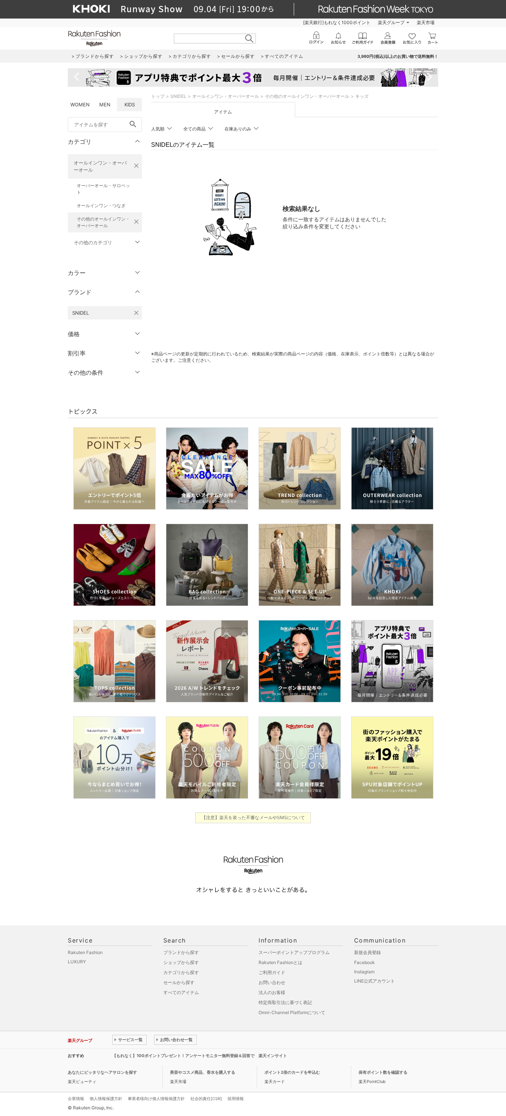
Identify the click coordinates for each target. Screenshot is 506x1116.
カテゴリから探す (181, 972)
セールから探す (178, 982)
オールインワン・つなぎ (101, 205)
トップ (157, 96)
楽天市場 (426, 22)
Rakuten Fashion (85, 952)
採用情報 (235, 1098)
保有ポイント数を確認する (383, 1072)
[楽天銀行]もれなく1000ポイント (336, 22)
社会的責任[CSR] (206, 1098)
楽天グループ (391, 22)
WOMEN (80, 104)
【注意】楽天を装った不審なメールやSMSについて (253, 817)
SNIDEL (178, 96)
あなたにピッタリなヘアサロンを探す (102, 1072)
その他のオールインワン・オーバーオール (103, 222)
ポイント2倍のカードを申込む (292, 1072)
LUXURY (77, 961)
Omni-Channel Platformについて (292, 1012)
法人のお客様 (272, 992)
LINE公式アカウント (374, 981)
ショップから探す (181, 962)
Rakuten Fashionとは (280, 962)
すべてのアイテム (181, 992)
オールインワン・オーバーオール (100, 166)
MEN (104, 104)
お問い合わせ (272, 982)
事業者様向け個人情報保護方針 (156, 1098)
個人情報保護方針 (106, 1098)
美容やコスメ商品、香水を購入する (202, 1072)
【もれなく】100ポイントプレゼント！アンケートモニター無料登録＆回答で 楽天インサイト (199, 1055)
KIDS (129, 104)
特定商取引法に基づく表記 (285, 1002)
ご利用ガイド (272, 972)
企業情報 (76, 1098)
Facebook (364, 962)
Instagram (364, 971)
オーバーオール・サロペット (103, 189)
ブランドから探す (181, 952)
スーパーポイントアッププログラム (294, 952)
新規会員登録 (367, 952)
